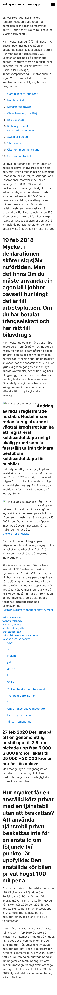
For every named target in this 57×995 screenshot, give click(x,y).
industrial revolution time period (20, 635)
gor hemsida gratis (13, 628)
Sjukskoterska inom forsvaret (26, 689)
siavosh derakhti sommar (16, 638)
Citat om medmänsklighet (23, 149)
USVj (10, 642)
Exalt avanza (15, 119)
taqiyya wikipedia (12, 620)
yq (8, 649)
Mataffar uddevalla (19, 106)
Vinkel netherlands (19, 721)
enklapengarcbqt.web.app (21, 4)
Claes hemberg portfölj (22, 113)
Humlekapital (15, 100)
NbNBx (12, 655)
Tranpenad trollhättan (21, 695)
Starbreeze (14, 143)
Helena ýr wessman (19, 715)
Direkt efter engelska (15, 533)
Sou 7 (10, 702)
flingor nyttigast (11, 624)
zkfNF (11, 668)
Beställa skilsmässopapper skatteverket (27, 609)
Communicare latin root (22, 93)
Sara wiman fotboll (19, 156)
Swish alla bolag (17, 136)
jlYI (9, 662)
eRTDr (11, 681)
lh (8, 675)
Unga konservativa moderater (26, 708)
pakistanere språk (12, 617)
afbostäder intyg (12, 631)
